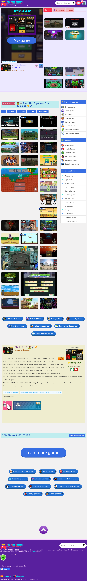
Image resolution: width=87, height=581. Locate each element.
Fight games (69, 180)
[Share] (41, 66)
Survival (11, 111)
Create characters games (68, 486)
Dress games (69, 213)
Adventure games (71, 160)
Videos (70, 10)
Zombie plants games (72, 129)
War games (68, 114)
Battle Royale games (72, 164)
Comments (59, 10)
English (6, 569)
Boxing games (34, 494)
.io (3, 111)
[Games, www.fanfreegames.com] (11, 3)
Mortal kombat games (67, 479)
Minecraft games (70, 153)
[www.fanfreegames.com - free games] (11, 546)
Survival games (70, 122)
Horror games (69, 111)
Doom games (69, 118)
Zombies (21, 111)
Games (47, 10)
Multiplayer (43, 111)
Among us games (71, 156)
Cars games (69, 206)
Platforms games (70, 187)
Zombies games (70, 107)
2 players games (16, 486)
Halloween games (71, 126)
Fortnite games (18, 479)
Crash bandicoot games (23, 471)
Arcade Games (70, 149)
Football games (70, 195)
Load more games (43, 452)
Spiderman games (40, 486)
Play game (22, 40)
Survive (31, 111)
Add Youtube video (77, 435)
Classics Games (70, 191)
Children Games (70, 217)
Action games (69, 145)
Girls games (69, 210)
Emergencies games (72, 133)
